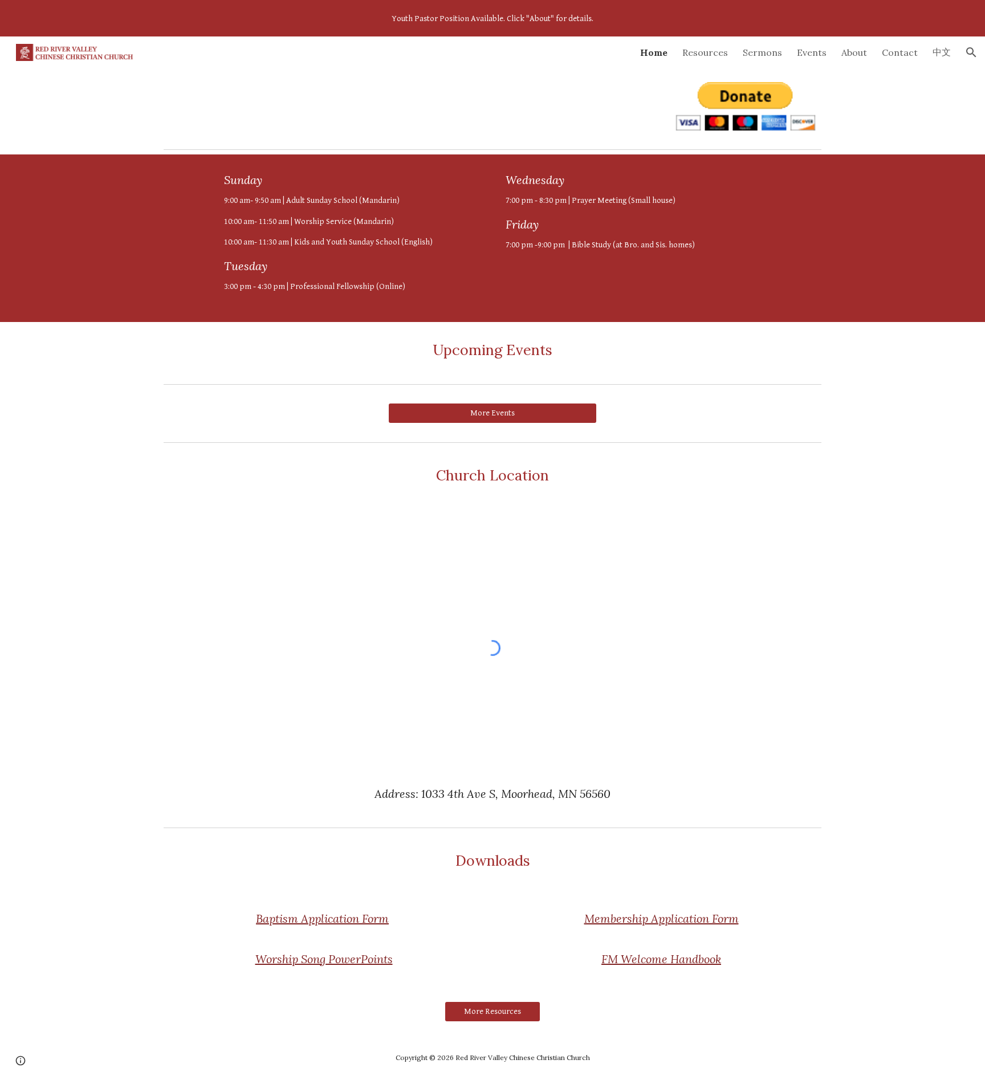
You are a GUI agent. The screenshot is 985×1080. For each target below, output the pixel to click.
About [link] (854, 52)
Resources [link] (705, 52)
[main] (351, 238)
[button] (971, 52)
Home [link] (653, 52)
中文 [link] (942, 52)
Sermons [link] (762, 52)
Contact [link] (900, 52)
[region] (492, 18)
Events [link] (812, 52)
